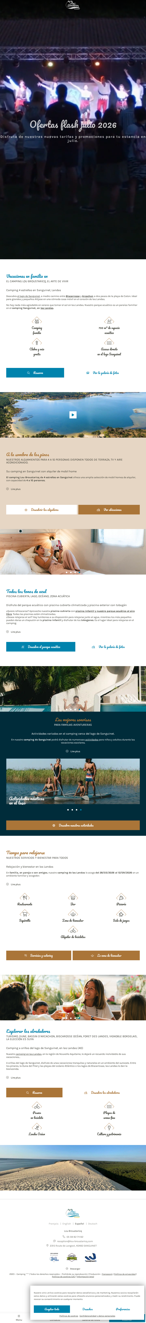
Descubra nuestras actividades (75, 825)
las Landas (47, 308)
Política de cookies (68, 1316)
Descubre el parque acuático (43, 646)
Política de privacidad (125, 1274)
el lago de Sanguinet (28, 296)
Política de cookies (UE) (63, 1276)
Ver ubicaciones (112, 509)
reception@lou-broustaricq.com (75, 1241)
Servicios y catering (41, 955)
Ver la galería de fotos (105, 372)
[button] (66, 572)
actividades (91, 739)
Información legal (85, 1276)
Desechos (87, 1309)
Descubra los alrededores (105, 1092)
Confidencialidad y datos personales (97, 1316)
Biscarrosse (73, 296)
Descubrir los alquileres (44, 509)
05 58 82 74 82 (75, 1236)
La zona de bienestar (109, 955)
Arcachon (87, 296)
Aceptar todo (52, 1309)
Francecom (107, 1274)
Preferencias (123, 1309)
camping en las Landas (28, 1054)
